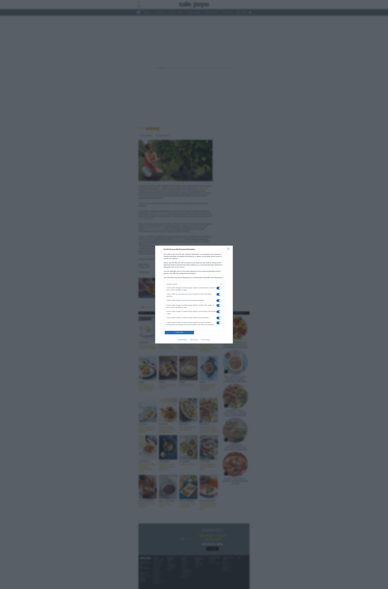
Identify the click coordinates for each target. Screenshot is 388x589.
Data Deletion (182, 340)
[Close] (229, 249)
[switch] (219, 288)
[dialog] (194, 295)
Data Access (194, 340)
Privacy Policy (205, 340)
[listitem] (194, 284)
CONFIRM (179, 332)
